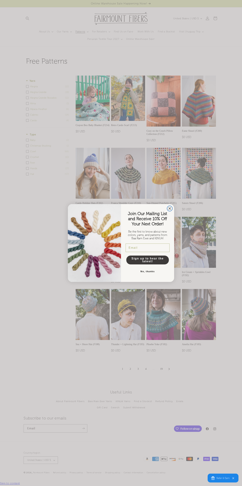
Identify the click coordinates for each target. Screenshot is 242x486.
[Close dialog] (169, 208)
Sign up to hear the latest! (147, 260)
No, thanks (147, 271)
